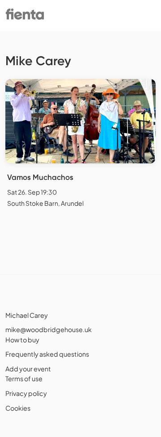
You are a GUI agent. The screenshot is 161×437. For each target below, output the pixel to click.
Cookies (17, 408)
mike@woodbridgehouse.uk (48, 329)
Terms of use (23, 379)
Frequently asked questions (47, 354)
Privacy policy (26, 393)
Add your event (28, 369)
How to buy (22, 340)
